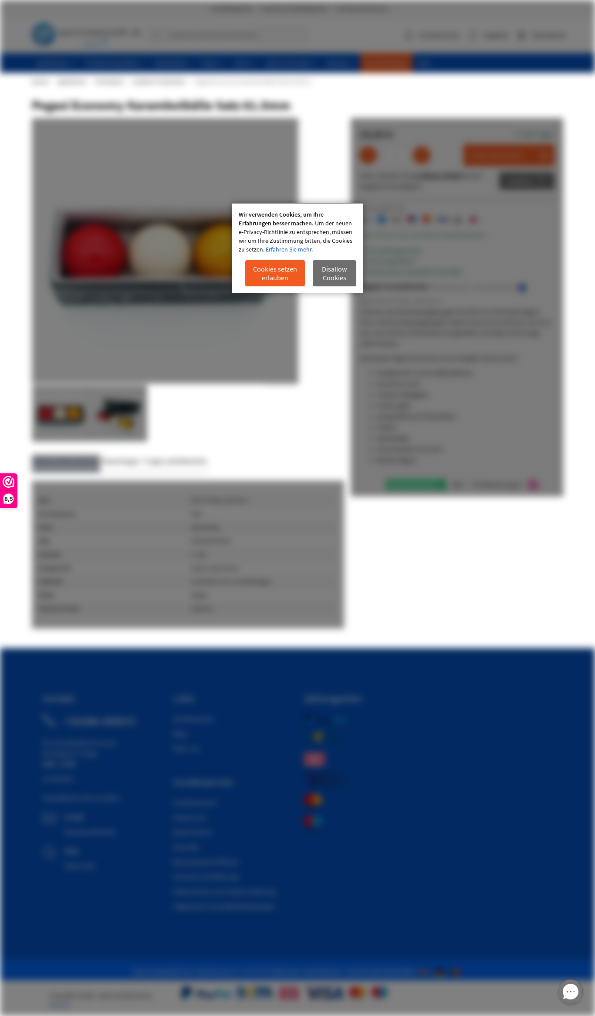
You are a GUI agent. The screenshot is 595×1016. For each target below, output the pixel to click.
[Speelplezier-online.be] (456, 971)
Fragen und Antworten (176, 461)
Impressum (189, 817)
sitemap (59, 1005)
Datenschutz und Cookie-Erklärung (224, 891)
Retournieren (193, 832)
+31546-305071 (100, 721)
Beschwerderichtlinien (206, 861)
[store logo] (86, 32)
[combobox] (227, 35)
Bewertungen (121, 461)
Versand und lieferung (205, 876)
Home (39, 81)
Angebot (520, 181)
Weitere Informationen (66, 461)
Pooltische (109, 81)
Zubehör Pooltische (158, 81)
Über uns (186, 748)
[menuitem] (56, 63)
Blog (179, 733)
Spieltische (71, 81)
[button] (118, 413)
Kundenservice (195, 802)
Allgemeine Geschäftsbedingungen (224, 906)
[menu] (301, 63)
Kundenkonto (439, 35)
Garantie (186, 847)
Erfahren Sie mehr (288, 249)
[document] (297, 248)
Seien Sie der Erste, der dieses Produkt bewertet (422, 235)
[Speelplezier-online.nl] (425, 971)
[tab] (66, 463)
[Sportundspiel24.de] (441, 971)
